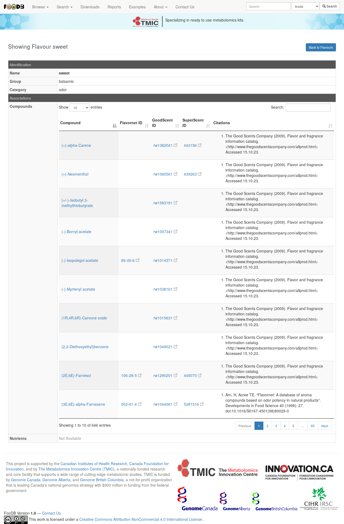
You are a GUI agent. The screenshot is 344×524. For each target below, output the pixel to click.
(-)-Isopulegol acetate (80, 260)
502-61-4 (129, 404)
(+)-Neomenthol (75, 174)
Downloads (90, 6)
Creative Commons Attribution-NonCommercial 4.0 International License (141, 519)
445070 (191, 375)
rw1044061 (163, 404)
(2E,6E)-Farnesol (76, 375)
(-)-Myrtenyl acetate (78, 289)
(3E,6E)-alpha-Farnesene (83, 404)
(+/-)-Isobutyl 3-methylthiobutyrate (77, 202)
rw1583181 (163, 202)
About (159, 6)
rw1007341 (163, 231)
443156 (191, 145)
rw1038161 (163, 289)
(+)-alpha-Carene (76, 145)
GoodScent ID (162, 122)
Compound (70, 122)
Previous (244, 425)
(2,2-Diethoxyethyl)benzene (85, 346)
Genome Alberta (56, 479)
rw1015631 (163, 317)
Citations (221, 122)
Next (324, 425)
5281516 (192, 404)
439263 (191, 174)
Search (63, 6)
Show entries (80, 107)
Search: (277, 107)
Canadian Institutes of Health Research (93, 463)
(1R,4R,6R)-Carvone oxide (84, 317)
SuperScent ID (193, 122)
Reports (114, 6)
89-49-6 (128, 260)
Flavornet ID (131, 122)
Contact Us (184, 6)
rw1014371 (163, 260)
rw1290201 (163, 375)
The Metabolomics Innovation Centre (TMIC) (76, 469)
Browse (39, 6)
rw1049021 (163, 346)
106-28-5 (129, 375)
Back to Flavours (321, 47)
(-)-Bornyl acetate (76, 231)
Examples (137, 6)
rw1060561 (163, 174)
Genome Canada (25, 479)
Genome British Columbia (102, 479)
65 (313, 425)
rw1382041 (163, 145)
